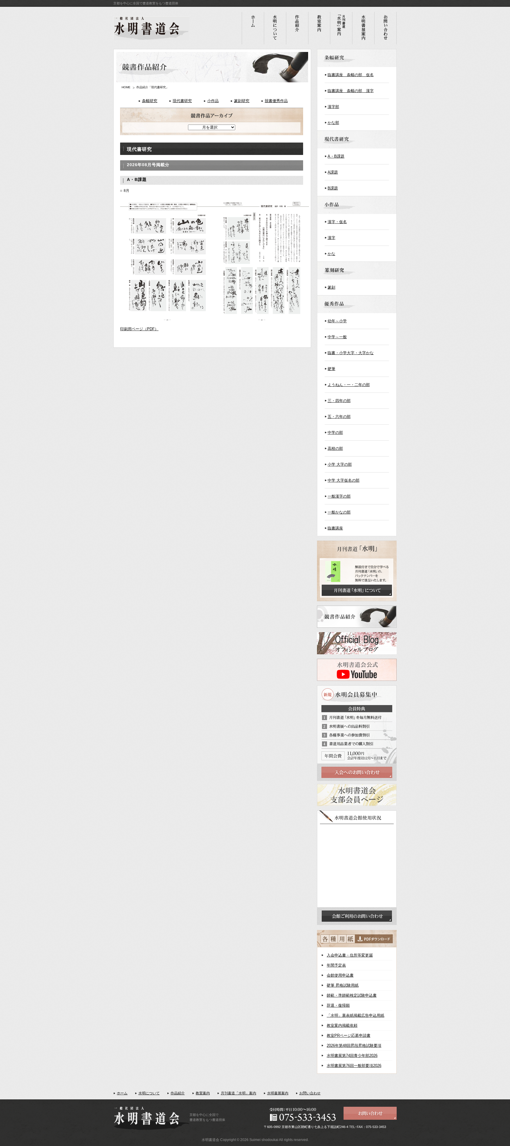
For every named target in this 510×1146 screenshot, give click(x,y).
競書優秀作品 (276, 101)
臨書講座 (335, 528)
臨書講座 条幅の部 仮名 (351, 75)
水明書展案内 (277, 1093)
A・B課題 (336, 156)
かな (331, 253)
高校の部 (335, 448)
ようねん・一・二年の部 (349, 384)
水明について (149, 1093)
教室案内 (203, 1093)
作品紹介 (178, 1093)
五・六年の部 (339, 416)
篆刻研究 (241, 101)
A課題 (333, 172)
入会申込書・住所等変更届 (350, 955)
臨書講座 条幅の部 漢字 (351, 91)
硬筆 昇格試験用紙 (343, 985)
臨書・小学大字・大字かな (351, 353)
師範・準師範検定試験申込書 (352, 995)
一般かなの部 (339, 512)
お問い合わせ (310, 1093)
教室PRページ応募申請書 (348, 1035)
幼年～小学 (337, 321)
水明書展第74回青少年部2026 (352, 1055)
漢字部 (333, 106)
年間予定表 (336, 965)
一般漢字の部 (339, 496)
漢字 (331, 238)
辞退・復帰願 (338, 1005)
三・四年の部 (339, 400)
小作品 (213, 101)
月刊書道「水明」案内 (238, 1093)
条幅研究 (149, 101)
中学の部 (335, 432)
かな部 (333, 122)
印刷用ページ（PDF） (139, 329)
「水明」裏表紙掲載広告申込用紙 (355, 1015)
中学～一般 (337, 337)
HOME (126, 87)
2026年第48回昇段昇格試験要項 (354, 1045)
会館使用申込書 (340, 975)
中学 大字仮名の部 (343, 480)
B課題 (333, 188)
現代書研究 (182, 101)
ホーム (122, 1093)
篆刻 (331, 287)
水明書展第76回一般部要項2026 (354, 1065)
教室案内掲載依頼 (342, 1025)
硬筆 (331, 369)
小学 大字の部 (340, 464)
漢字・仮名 (337, 222)
